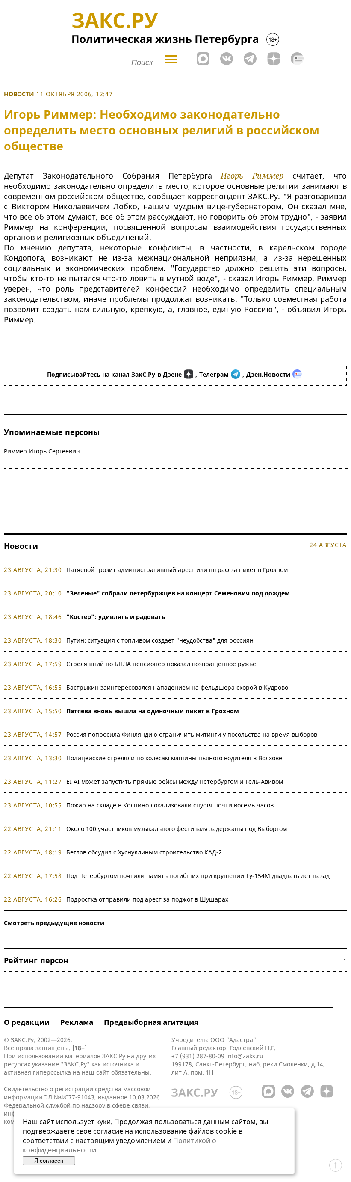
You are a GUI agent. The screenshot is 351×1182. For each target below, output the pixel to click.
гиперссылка (52, 1072)
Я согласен (48, 1161)
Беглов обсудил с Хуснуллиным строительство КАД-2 (144, 852)
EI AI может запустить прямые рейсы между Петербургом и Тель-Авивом (174, 781)
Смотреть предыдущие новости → (175, 923)
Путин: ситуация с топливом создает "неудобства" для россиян (160, 640)
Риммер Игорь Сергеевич (42, 451)
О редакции (27, 1022)
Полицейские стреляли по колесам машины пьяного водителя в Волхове (174, 758)
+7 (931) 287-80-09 (197, 1056)
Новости (19, 94)
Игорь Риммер (252, 175)
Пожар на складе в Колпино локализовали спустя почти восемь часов (170, 805)
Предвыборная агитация (151, 1022)
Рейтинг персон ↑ (175, 960)
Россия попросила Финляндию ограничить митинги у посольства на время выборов (191, 734)
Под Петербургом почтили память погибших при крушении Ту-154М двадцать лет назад (198, 876)
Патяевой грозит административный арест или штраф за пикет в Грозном (177, 570)
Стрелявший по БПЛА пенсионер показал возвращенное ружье (161, 664)
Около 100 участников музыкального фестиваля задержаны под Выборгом (176, 829)
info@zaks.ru (244, 1056)
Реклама (76, 1022)
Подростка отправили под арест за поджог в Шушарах (147, 899)
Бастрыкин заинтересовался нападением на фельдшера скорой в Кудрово (177, 687)
